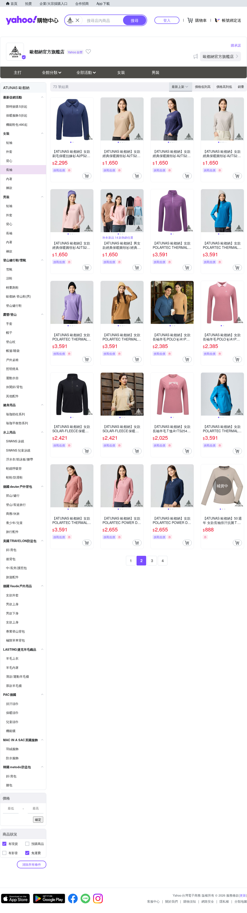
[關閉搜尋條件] (77, 20)
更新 (243, 895)
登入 (167, 20)
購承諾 (236, 45)
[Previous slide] (53, 119)
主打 (17, 72)
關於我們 (171, 901)
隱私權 (224, 901)
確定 (38, 819)
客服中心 (153, 901)
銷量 (241, 86)
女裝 (121, 72)
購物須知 (189, 901)
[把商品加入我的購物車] (86, 176)
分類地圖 (240, 901)
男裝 (155, 72)
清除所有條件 (31, 864)
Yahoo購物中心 (32, 20)
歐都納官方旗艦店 (218, 56)
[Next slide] (90, 119)
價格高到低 (224, 86)
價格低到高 (203, 86)
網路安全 (207, 901)
